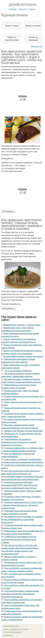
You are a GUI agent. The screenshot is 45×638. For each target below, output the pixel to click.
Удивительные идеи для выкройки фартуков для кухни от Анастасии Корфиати (22, 532)
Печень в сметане (33, 25)
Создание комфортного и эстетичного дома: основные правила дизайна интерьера (22, 449)
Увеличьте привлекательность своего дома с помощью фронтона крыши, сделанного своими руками (21, 505)
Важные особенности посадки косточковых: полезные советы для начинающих (21, 352)
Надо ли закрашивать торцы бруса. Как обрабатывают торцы (20, 606)
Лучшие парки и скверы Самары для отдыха (23, 356)
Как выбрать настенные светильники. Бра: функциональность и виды (21, 564)
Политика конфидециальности (12, 632)
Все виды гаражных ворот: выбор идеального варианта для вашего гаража (19, 426)
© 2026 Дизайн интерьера (11, 626)
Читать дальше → (9, 211)
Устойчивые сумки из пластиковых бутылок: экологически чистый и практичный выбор (22, 478)
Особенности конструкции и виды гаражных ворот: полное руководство (22, 415)
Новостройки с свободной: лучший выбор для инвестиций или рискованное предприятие (22, 461)
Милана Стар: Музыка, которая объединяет (23, 430)
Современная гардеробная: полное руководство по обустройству (18, 360)
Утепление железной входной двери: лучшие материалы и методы (19, 512)
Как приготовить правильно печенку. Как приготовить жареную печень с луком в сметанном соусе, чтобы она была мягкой (21, 56)
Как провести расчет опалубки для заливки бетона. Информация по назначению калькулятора (21, 519)
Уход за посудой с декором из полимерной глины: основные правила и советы (21, 569)
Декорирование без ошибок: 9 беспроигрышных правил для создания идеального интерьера (18, 442)
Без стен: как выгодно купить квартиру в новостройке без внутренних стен (20, 472)
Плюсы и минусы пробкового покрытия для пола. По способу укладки (22, 581)
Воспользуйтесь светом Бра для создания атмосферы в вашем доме (21, 601)
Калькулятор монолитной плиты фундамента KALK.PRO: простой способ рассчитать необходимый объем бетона (19, 485)
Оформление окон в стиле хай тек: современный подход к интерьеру (17, 329)
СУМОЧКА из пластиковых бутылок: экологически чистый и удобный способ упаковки (18, 539)
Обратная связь (8, 635)
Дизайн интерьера (22, 5)
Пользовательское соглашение (19, 629)
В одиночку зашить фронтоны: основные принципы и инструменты (21, 498)
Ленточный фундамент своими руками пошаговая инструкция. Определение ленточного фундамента (20, 594)
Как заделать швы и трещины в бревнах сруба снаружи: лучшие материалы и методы (21, 380)
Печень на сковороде (33, 38)
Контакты (6, 629)
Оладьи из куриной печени (12, 38)
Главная (12, 9)
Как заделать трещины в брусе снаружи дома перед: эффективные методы (20, 375)
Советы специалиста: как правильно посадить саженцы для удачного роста (18, 340)
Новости (23, 9)
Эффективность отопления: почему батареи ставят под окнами (18, 386)
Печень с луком (11, 25)
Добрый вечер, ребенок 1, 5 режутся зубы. (22, 324)
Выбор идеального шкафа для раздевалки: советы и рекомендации (22, 618)
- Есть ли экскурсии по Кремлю (18, 370)
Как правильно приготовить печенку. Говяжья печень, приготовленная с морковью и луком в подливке (21, 224)
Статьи (32, 9)
